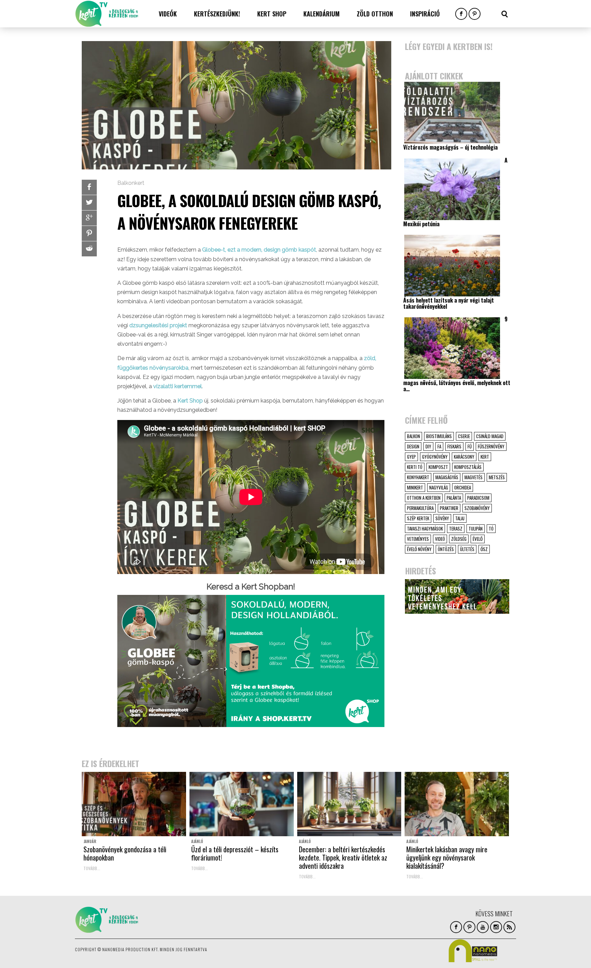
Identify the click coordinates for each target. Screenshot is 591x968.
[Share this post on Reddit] (89, 248)
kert (485, 456)
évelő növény (419, 549)
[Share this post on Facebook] (89, 187)
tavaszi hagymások (425, 528)
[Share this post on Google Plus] (89, 218)
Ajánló (197, 841)
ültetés (467, 549)
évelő (478, 538)
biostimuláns (439, 436)
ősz (484, 549)
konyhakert (418, 477)
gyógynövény (435, 456)
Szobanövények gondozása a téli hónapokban (124, 853)
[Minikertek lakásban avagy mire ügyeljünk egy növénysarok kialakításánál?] (457, 804)
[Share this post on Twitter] (89, 202)
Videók (168, 13)
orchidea (462, 487)
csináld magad (489, 436)
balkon (413, 436)
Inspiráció (425, 13)
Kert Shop (271, 13)
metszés (497, 477)
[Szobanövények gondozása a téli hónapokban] (134, 804)
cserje (464, 436)
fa (439, 446)
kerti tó (414, 466)
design (413, 446)
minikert (415, 487)
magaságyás (446, 477)
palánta (454, 497)
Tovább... (91, 868)
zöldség (459, 538)
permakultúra (420, 508)
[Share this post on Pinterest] (89, 233)
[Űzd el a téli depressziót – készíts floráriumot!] (241, 804)
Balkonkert (130, 183)
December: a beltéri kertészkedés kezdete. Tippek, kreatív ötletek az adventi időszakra (343, 857)
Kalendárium (321, 13)
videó (440, 538)
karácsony (464, 456)
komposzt (438, 466)
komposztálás (468, 466)
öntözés (446, 549)
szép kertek (418, 518)
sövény (442, 518)
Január (89, 841)
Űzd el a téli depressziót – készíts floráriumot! (234, 853)
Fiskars (454, 446)
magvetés (473, 477)
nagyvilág (438, 487)
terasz (455, 528)
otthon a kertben (424, 497)
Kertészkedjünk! (217, 13)
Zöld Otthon (375, 13)
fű (470, 446)
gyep (411, 456)
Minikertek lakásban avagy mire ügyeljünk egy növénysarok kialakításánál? (446, 857)
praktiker (449, 508)
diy (428, 446)
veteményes (418, 538)
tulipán (476, 528)
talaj (459, 518)
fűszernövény (491, 446)
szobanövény (477, 508)
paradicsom (478, 497)
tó (491, 528)
